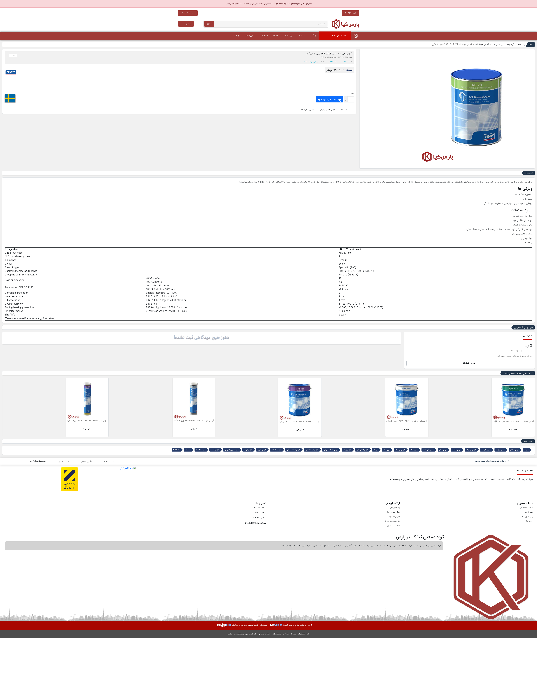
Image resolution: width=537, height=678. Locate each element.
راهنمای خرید (394, 507)
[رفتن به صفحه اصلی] (356, 36)
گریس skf (414, 450)
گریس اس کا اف (310, 61)
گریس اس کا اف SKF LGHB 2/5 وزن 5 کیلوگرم (88, 419)
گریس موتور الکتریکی (231, 450)
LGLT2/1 (176, 450)
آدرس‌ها (529, 521)
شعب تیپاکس (393, 525)
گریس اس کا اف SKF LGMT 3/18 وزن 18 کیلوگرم (406, 422)
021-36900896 (350, 13)
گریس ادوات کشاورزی (331, 450)
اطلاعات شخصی (526, 507)
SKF (331, 61)
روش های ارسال (393, 512)
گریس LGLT (215, 450)
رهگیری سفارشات (392, 521)
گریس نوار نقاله (276, 450)
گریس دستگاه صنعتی (293, 450)
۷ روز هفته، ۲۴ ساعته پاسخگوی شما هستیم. (491, 461)
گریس (526, 450)
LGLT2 (188, 450)
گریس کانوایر (262, 450)
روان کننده (387, 450)
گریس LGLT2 (200, 450)
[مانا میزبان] (224, 625)
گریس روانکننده (400, 450)
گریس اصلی (443, 450)
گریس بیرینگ (500, 450)
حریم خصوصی (393, 516)
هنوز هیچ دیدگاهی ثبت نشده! (201, 337)
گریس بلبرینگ (486, 450)
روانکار (376, 450)
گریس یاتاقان (457, 450)
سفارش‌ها (529, 512)
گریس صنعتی (514, 450)
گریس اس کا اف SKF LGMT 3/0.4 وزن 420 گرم (194, 420)
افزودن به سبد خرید (329, 100)
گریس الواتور (248, 450)
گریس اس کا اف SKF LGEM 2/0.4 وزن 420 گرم (301, 420)
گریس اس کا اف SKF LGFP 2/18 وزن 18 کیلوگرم (513, 421)
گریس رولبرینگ (471, 450)
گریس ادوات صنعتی (312, 450)
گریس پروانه (347, 450)
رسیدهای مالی (526, 516)
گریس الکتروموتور (362, 450)
